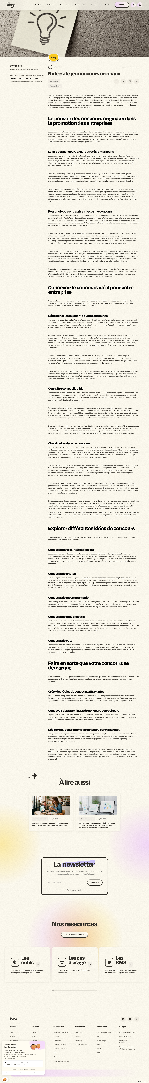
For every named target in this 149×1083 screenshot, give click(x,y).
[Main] (11, 5)
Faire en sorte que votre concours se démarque (26, 81)
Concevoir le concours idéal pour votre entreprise (27, 75)
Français (143, 1082)
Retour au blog (59, 67)
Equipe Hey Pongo (133, 67)
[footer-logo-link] (13, 1019)
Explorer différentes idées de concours (24, 78)
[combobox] (142, 1082)
